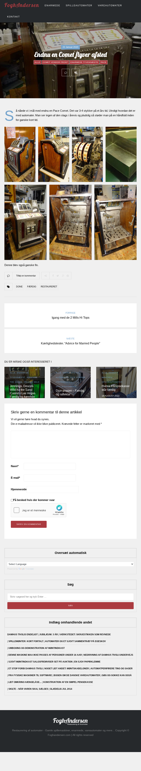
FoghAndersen (21, 5)
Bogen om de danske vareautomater (77, 675)
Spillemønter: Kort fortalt (25, 641)
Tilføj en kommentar (26, 275)
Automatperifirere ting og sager (112, 668)
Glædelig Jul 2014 (61, 689)
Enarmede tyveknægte (84, 62)
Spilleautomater (79, 5)
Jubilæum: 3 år (48, 634)
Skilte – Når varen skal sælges (28, 689)
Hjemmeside (19, 489)
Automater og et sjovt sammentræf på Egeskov (75, 641)
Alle (37, 62)
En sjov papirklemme (87, 661)
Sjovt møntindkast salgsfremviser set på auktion (40, 661)
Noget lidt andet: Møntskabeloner (66, 668)
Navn (15, 466)
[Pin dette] (108, 72)
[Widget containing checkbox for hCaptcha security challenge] (38, 510)
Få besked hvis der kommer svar (34, 499)
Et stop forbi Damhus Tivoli (25, 668)
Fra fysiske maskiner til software (30, 675)
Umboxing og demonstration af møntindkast (36, 648)
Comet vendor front (55, 62)
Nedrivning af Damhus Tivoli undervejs (108, 655)
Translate (29, 569)
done (19, 286)
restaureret (49, 286)
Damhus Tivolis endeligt (22, 634)
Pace (103, 62)
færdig (31, 286)
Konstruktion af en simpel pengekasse (68, 682)
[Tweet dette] (91, 72)
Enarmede (52, 5)
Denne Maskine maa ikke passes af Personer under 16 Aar (45, 655)
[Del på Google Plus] (99, 72)
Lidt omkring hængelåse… (25, 682)
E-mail (15, 477)
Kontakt (13, 16)
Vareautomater (110, 5)
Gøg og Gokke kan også (117, 675)
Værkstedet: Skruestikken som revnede (85, 634)
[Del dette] (83, 72)
